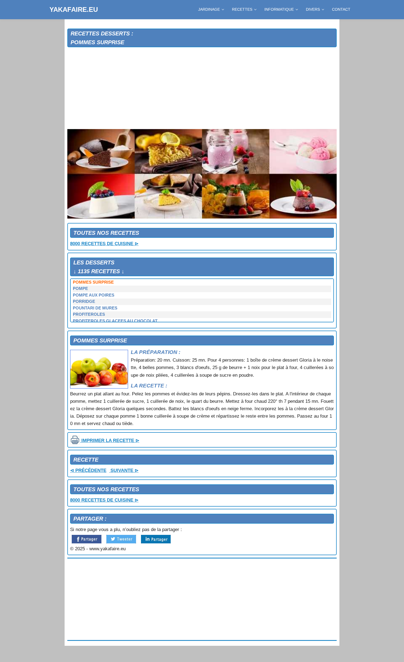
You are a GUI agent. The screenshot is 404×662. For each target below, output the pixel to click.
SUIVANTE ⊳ (124, 470)
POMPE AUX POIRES (93, 295)
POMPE (80, 288)
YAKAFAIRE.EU (73, 9)
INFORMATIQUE (279, 9)
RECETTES (242, 9)
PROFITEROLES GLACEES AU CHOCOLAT (115, 321)
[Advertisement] (202, 88)
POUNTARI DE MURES (95, 308)
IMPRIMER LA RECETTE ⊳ (109, 440)
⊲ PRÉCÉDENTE (88, 470)
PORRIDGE (84, 301)
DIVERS (313, 9)
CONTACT (341, 9)
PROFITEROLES (89, 314)
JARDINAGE (209, 9)
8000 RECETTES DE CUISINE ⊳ (104, 243)
